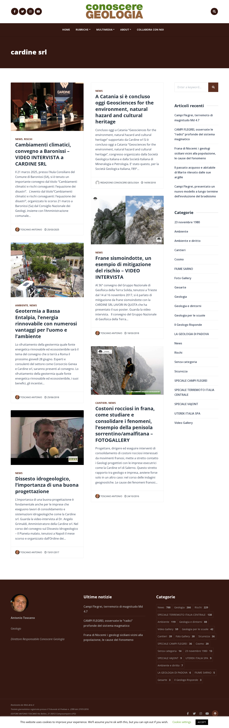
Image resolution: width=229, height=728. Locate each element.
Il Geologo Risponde (188, 325)
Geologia (180, 297)
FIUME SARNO (183, 269)
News (19, 139)
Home (66, 29)
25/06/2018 (53, 397)
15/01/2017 (53, 552)
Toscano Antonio (31, 229)
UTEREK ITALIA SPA (187, 413)
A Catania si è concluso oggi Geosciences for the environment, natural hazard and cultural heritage (124, 109)
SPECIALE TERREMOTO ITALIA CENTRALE (194, 392)
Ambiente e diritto (187, 241)
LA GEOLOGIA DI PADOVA (191, 334)
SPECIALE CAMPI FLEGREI (190, 381)
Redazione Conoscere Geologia (119, 182)
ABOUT (124, 29)
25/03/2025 (53, 229)
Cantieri (101, 403)
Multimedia (104, 29)
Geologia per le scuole (189, 315)
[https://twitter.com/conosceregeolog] (22, 11)
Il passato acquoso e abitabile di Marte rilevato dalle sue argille (194, 172)
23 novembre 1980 (187, 222)
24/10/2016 (133, 496)
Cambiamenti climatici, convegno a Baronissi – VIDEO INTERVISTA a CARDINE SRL (43, 154)
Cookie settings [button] (181, 722)
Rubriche (82, 29)
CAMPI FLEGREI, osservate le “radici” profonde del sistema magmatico (194, 134)
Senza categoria (185, 362)
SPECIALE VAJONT (186, 404)
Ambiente (21, 305)
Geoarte (180, 287)
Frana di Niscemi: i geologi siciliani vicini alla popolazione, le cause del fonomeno (195, 153)
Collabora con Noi (150, 29)
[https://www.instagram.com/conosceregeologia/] (30, 11)
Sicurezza (180, 371)
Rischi (28, 139)
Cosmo (179, 259)
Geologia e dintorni (187, 306)
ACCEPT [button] (202, 722)
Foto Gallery (182, 278)
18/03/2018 (133, 333)
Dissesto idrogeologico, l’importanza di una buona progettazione (47, 485)
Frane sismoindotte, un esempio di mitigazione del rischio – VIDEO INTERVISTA (123, 267)
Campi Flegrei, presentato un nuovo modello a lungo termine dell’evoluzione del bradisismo (196, 191)
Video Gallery (183, 423)
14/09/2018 (149, 182)
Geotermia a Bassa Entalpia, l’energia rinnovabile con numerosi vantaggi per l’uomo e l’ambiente (46, 323)
